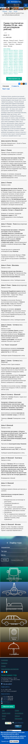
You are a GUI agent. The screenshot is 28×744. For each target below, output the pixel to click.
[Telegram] (26, 84)
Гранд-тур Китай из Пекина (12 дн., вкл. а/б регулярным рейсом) (13, 26)
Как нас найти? (7, 684)
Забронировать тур (14, 78)
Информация (18, 718)
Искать (5, 560)
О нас (3, 718)
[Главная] (14, 2)
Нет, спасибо (14, 741)
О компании (4, 660)
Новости (17, 715)
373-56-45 (7, 699)
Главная (4, 11)
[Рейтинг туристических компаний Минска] (8, 723)
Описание (6, 86)
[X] (24, 84)
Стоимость (15, 86)
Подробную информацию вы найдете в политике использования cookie (14, 737)
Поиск (2, 5)
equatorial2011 (6, 701)
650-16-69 (13, 4)
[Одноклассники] (21, 84)
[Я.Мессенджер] (6, 672)
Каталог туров (6, 713)
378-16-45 (13, 6)
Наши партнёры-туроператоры (10, 669)
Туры (10, 11)
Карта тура (6, 89)
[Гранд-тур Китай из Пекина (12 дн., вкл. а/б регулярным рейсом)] (2, 8)
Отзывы (3, 666)
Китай (15, 11)
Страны (17, 710)
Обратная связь (8, 706)
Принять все (5, 741)
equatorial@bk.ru (7, 703)
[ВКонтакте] (19, 84)
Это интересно (19, 713)
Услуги (4, 715)
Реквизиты (4, 663)
